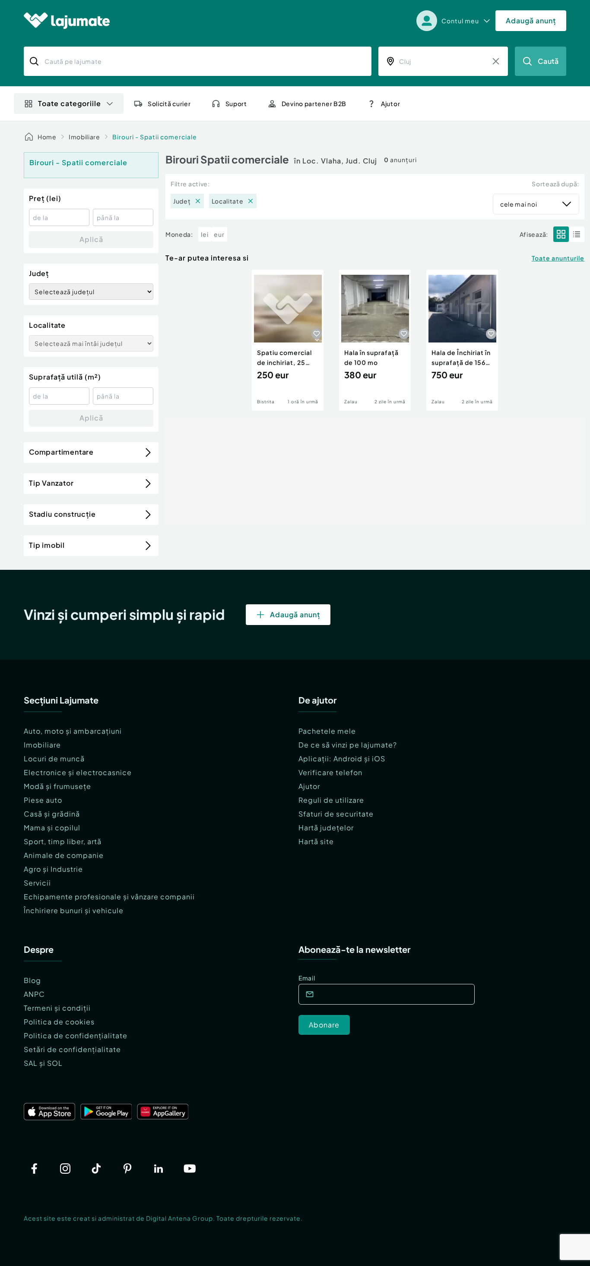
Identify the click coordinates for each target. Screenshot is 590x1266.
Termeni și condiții (57, 1007)
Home (47, 137)
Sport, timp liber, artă (63, 841)
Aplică (91, 239)
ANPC (34, 994)
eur (219, 234)
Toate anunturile (558, 258)
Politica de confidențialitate (75, 1035)
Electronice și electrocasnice (78, 772)
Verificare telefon (330, 772)
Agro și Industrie (53, 868)
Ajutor (309, 786)
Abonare (324, 1024)
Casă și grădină (52, 813)
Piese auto (43, 799)
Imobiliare (84, 137)
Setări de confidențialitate (72, 1049)
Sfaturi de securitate (336, 813)
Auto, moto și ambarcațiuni (73, 730)
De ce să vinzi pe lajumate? (347, 744)
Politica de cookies (59, 1021)
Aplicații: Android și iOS (341, 758)
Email (306, 978)
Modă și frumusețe (57, 786)
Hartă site (316, 841)
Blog (32, 980)
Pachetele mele (327, 730)
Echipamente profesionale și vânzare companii (109, 896)
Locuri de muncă (54, 758)
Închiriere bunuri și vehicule (74, 910)
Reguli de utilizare (331, 799)
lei (205, 234)
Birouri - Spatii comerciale (154, 137)
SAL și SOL (43, 1063)
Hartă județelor (326, 827)
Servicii (37, 882)
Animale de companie (64, 855)
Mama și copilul (52, 827)
